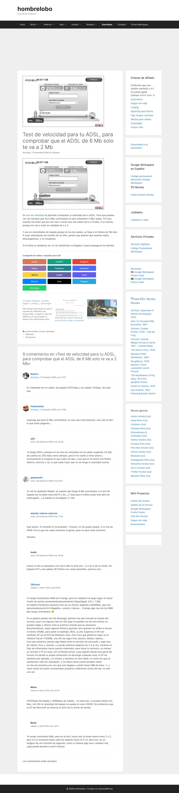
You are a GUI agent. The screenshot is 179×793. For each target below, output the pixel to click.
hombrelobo (34, 8)
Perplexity (59, 268)
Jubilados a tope (139, 220)
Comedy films (138, 428)
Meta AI (34, 281)
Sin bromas (31, 337)
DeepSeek (84, 268)
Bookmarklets (138, 524)
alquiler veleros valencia (44, 513)
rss (148, 416)
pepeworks (37, 477)
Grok (59, 281)
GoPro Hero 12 (147, 95)
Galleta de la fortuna (142, 505)
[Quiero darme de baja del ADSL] (102, 308)
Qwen (84, 275)
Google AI (84, 262)
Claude (34, 262)
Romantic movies (140, 463)
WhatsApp (34, 288)
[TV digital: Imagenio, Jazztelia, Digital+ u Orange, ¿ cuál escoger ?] (39, 310)
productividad (32, 331)
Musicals (135, 455)
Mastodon (136, 268)
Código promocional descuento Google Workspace (141, 179)
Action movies (138, 416)
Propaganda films (140, 460)
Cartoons (135, 424)
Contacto (122, 24)
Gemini (34, 268)
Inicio (22, 24)
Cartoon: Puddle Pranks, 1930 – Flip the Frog (143, 332)
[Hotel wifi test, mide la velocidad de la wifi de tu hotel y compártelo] (70, 308)
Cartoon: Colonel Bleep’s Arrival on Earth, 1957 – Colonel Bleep (143, 342)
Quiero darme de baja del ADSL (100, 318)
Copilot (59, 275)
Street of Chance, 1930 (143, 386)
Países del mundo (140, 501)
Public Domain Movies (142, 194)
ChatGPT (59, 262)
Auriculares (137, 99)
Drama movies (138, 439)
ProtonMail (136, 123)
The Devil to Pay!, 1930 (143, 350)
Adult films (136, 420)
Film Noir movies (139, 447)
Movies (135, 303)
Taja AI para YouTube (142, 115)
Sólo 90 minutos (139, 516)
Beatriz (34, 374)
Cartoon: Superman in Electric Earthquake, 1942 (142, 313)
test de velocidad (35, 215)
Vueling (135, 107)
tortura (42, 331)
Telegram (84, 281)
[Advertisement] (89, 48)
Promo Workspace (139, 24)
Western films (138, 476)
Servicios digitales (140, 244)
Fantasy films (138, 443)
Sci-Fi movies (138, 468)
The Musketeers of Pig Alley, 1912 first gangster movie (142, 378)
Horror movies (138, 452)
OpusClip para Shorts (142, 111)
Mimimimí (30, 334)
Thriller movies (138, 471)
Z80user (35, 584)
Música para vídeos (141, 119)
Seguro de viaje (139, 103)
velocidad (50, 331)
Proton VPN (137, 127)
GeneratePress (106, 788)
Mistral (34, 275)
